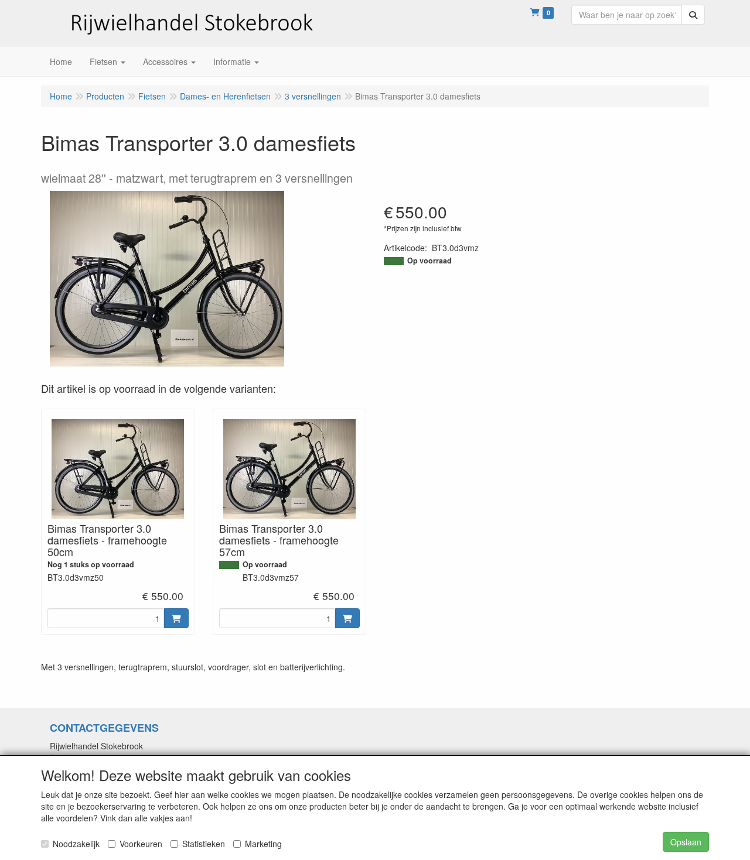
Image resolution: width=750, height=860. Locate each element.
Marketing (263, 843)
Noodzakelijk (76, 843)
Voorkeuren (141, 843)
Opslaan (685, 842)
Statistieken (203, 843)
